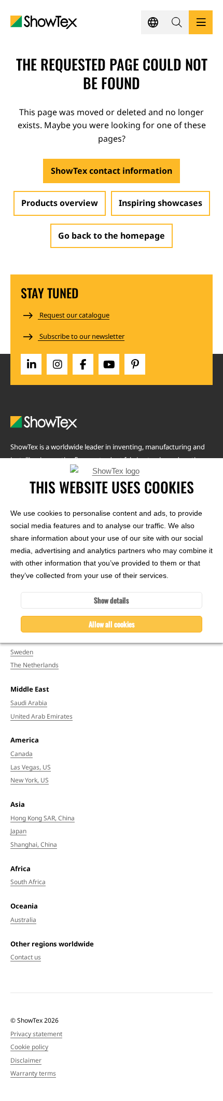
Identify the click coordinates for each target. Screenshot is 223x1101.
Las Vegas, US (30, 767)
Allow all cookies (112, 623)
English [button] (153, 22)
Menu (201, 22)
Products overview (59, 203)
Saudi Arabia (28, 702)
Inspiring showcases (160, 203)
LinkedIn (31, 364)
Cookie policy (29, 1046)
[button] (177, 22)
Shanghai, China (33, 844)
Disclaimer (25, 1060)
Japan (18, 831)
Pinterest (134, 364)
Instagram (57, 364)
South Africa (28, 881)
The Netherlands (34, 664)
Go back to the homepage (111, 235)
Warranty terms (33, 1073)
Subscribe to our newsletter (81, 336)
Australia (23, 919)
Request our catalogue (73, 315)
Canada (21, 753)
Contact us (25, 957)
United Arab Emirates (41, 716)
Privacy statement (36, 1033)
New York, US (29, 780)
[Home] (43, 23)
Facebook (83, 364)
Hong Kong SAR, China (42, 818)
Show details (111, 600)
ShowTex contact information (111, 170)
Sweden (21, 652)
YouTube (109, 364)
